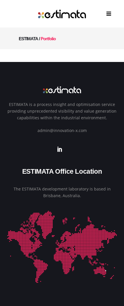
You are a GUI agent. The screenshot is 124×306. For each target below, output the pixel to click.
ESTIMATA (28, 38)
